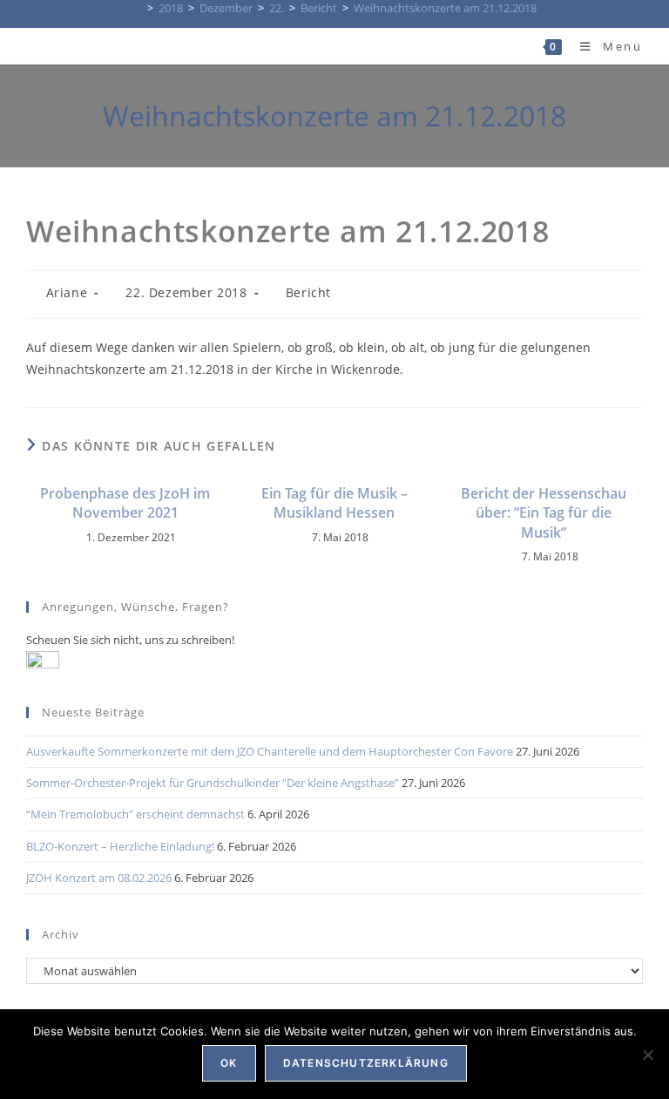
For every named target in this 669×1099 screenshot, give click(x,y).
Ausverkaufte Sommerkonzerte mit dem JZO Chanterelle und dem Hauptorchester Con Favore (269, 751)
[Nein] (647, 1054)
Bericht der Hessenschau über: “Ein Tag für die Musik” (543, 513)
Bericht (308, 292)
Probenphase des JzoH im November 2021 (125, 503)
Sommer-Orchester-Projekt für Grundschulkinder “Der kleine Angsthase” (212, 782)
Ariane (67, 292)
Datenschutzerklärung (366, 1062)
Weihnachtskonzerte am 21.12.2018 (445, 8)
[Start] (137, 8)
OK (228, 1062)
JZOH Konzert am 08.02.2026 (99, 877)
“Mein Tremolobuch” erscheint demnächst (135, 814)
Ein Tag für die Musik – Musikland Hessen (334, 503)
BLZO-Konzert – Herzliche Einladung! (120, 846)
